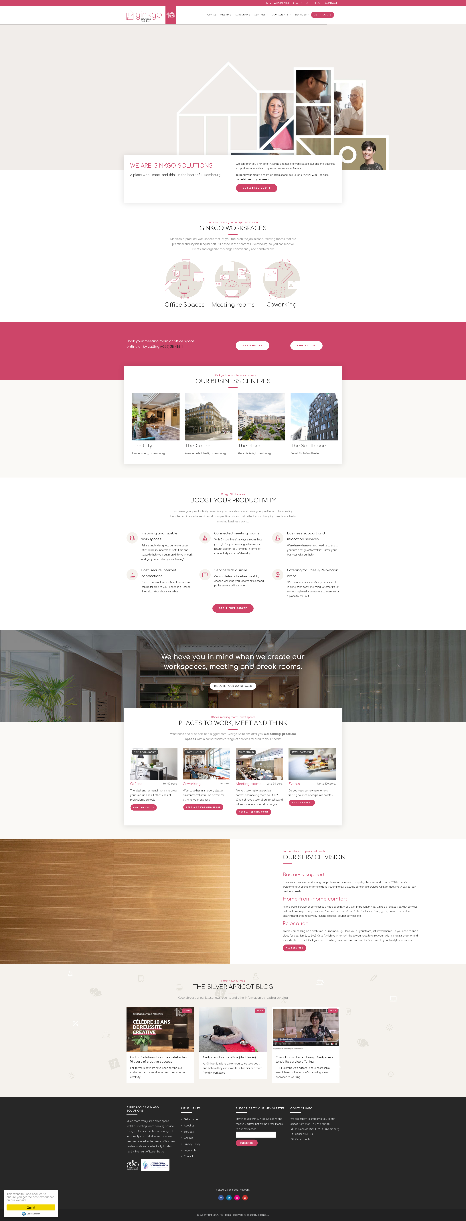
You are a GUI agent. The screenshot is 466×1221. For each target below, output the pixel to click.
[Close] (276, 184)
